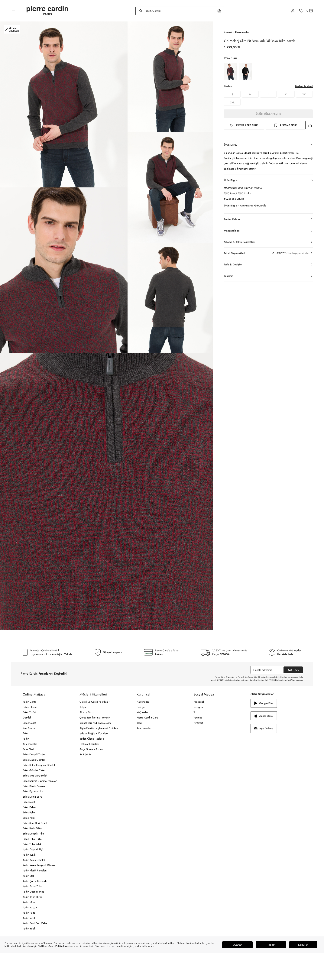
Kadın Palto (29, 913)
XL (286, 94)
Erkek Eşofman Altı (33, 791)
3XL (232, 102)
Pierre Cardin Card (147, 717)
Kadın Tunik (29, 855)
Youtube (197, 717)
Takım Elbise (30, 707)
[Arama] (140, 10)
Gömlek (27, 717)
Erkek (26, 733)
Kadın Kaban (30, 907)
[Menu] (13, 11)
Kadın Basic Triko (32, 886)
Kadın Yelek (29, 918)
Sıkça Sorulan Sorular (91, 749)
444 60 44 (85, 754)
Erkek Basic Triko (32, 828)
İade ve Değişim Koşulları (93, 733)
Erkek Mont (29, 802)
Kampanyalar (30, 744)
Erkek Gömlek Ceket (34, 770)
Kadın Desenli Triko (33, 891)
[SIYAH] (245, 71)
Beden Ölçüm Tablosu (91, 739)
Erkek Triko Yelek (32, 844)
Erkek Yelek (29, 818)
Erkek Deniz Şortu (32, 797)
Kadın (26, 739)
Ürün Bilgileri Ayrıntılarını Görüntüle (245, 205)
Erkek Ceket (29, 723)
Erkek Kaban (29, 807)
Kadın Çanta (29, 702)
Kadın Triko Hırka (32, 897)
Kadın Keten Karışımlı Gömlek (39, 865)
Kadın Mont (29, 902)
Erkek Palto (29, 812)
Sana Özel (28, 749)
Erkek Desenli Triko (33, 833)
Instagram (198, 707)
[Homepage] (47, 11)
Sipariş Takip (86, 712)
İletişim (83, 707)
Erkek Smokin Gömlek (35, 775)
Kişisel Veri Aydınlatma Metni (95, 723)
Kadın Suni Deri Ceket (35, 923)
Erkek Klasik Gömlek (34, 760)
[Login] (293, 10)
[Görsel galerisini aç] (64, 104)
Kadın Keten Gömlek (34, 860)
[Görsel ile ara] (219, 10)
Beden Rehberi (304, 86)
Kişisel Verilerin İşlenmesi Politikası (98, 728)
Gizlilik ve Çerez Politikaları (94, 702)
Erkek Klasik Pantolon (34, 786)
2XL (304, 94)
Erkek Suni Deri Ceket (35, 823)
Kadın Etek (28, 876)
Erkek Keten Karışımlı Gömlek (39, 765)
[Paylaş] (310, 125)
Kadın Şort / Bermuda (35, 881)
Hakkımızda (143, 702)
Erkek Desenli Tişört (34, 754)
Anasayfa (228, 32)
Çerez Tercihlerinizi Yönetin (94, 717)
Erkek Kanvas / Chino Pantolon (40, 781)
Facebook (198, 702)
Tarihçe (141, 707)
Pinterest (198, 723)
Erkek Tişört (29, 712)
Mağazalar (142, 712)
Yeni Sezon (29, 728)
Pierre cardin (242, 32)
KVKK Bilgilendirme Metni (280, 680)
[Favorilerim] (301, 11)
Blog (139, 723)
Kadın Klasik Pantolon (35, 870)
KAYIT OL (293, 670)
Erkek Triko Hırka (32, 839)
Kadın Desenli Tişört (34, 849)
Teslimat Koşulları (89, 744)
